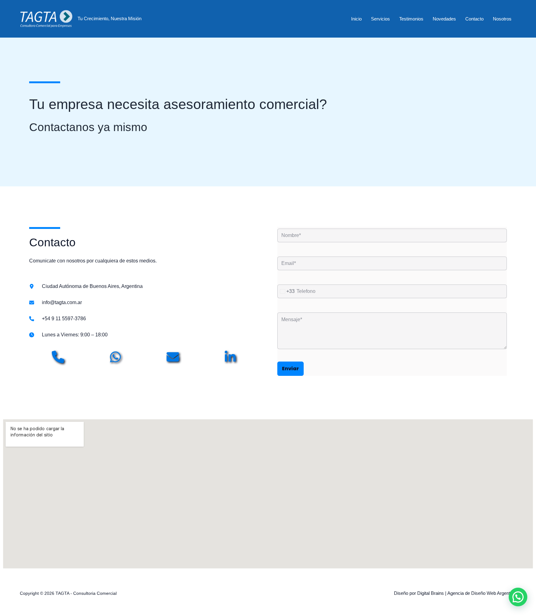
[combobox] (286, 291)
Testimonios (411, 18)
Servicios (380, 18)
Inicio (356, 18)
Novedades (444, 18)
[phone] (58, 357)
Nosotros (502, 18)
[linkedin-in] (230, 357)
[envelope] (173, 357)
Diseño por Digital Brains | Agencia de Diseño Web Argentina (455, 593)
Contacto (474, 18)
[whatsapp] (115, 357)
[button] (518, 597)
